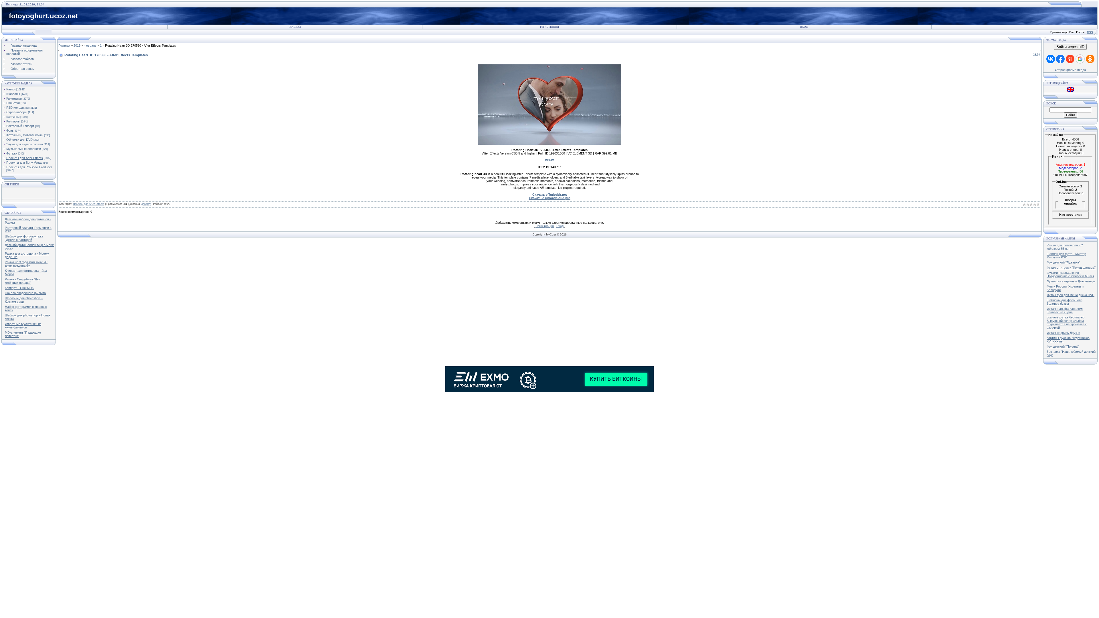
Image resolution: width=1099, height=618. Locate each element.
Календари (14, 98)
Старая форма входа (1070, 70)
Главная (295, 26)
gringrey (146, 204)
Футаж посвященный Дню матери (1071, 281)
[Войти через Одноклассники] (1090, 59)
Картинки (12, 116)
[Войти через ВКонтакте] (1050, 59)
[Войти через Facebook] (1060, 59)
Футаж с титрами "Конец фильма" (1071, 267)
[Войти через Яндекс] (1070, 59)
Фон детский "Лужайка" (1063, 262)
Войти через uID (1070, 47)
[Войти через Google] (1080, 59)
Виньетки (13, 103)
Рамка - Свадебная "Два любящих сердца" (22, 281)
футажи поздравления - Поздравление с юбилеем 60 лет (1070, 274)
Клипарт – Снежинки (19, 288)
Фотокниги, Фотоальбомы (24, 135)
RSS (1090, 32)
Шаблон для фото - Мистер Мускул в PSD (1066, 255)
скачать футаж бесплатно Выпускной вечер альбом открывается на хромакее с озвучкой (1067, 322)
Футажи (11, 153)
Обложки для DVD (19, 139)
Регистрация (549, 26)
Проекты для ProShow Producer (29, 167)
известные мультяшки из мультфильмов (23, 325)
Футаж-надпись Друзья (1063, 332)
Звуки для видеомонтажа (24, 144)
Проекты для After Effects (24, 158)
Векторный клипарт (20, 126)
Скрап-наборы (16, 112)
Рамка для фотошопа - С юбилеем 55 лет (1065, 246)
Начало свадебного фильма (25, 293)
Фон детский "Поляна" (1063, 346)
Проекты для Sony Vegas (24, 162)
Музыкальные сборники (23, 148)
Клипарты (13, 121)
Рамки (10, 89)
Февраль (90, 45)
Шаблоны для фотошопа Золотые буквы (1064, 301)
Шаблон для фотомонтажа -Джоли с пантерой (24, 238)
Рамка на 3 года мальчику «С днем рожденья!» (26, 263)
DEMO (549, 160)
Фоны (10, 130)
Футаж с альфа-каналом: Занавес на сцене (1065, 310)
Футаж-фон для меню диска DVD (1070, 295)
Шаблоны (13, 94)
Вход (804, 26)
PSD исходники (17, 107)
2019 (77, 45)
